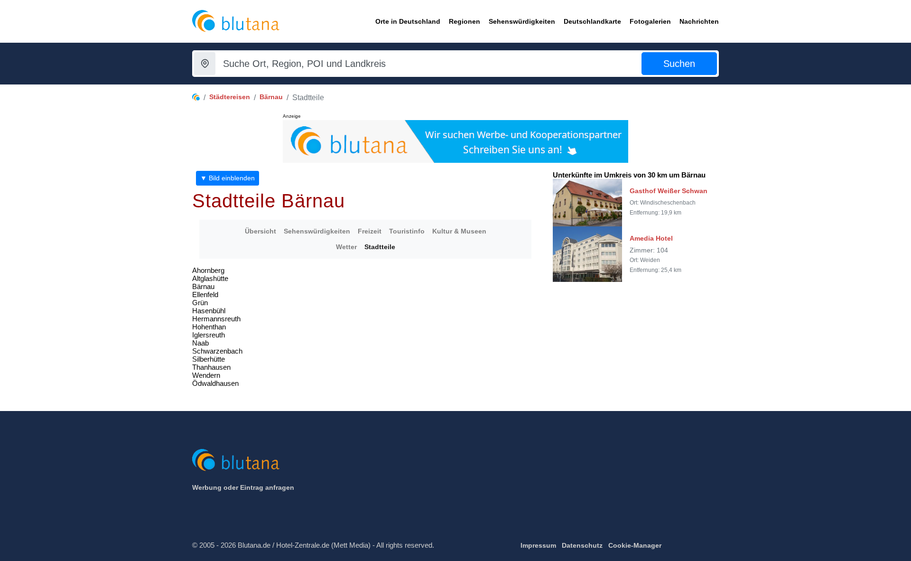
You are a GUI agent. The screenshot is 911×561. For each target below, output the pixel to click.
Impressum (538, 545)
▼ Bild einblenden (227, 178)
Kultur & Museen (459, 231)
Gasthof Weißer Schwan (668, 191)
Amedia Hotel (651, 238)
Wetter (346, 247)
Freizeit (369, 231)
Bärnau (271, 97)
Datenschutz (582, 545)
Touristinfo (407, 231)
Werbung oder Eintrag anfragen (243, 487)
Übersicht (260, 231)
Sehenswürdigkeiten (317, 231)
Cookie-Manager (634, 545)
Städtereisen (229, 97)
